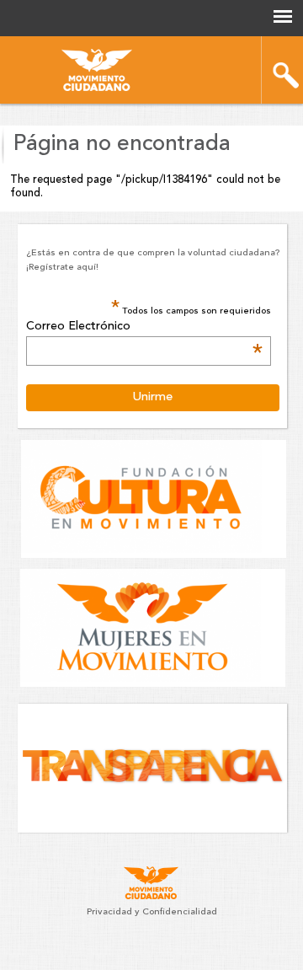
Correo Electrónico (144, 327)
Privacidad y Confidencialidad (152, 912)
